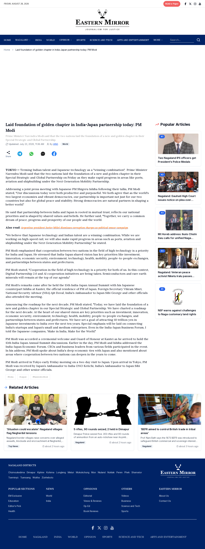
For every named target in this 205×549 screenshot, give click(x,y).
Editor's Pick (14, 506)
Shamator (136, 472)
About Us (164, 495)
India (38, 40)
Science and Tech (130, 506)
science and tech (101, 40)
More (157, 39)
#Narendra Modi (40, 377)
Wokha (36, 477)
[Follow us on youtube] (200, 4)
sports (81, 40)
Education (13, 501)
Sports (124, 511)
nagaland (21, 39)
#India (10, 377)
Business (126, 501)
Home (7, 40)
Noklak (111, 472)
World (50, 40)
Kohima (50, 472)
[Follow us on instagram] (195, 4)
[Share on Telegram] (19, 153)
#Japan (23, 377)
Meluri (71, 472)
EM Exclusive (15, 495)
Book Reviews (91, 511)
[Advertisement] (102, 86)
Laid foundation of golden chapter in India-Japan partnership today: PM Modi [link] (56, 49)
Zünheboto (47, 477)
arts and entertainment (133, 40)
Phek (127, 472)
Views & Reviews (93, 501)
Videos (125, 495)
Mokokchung (82, 472)
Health (11, 511)
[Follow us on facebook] (185, 4)
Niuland (102, 472)
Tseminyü (13, 477)
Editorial (88, 495)
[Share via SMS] (43, 153)
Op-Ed (87, 506)
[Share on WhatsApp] (31, 153)
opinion (64, 39)
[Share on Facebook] (54, 153)
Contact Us (165, 501)
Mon (93, 472)
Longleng (61, 472)
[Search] (198, 40)
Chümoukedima (16, 472)
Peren (119, 472)
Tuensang (25, 477)
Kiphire (40, 472)
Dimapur (31, 472)
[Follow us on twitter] (190, 4)
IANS (55, 144)
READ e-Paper (171, 4)
